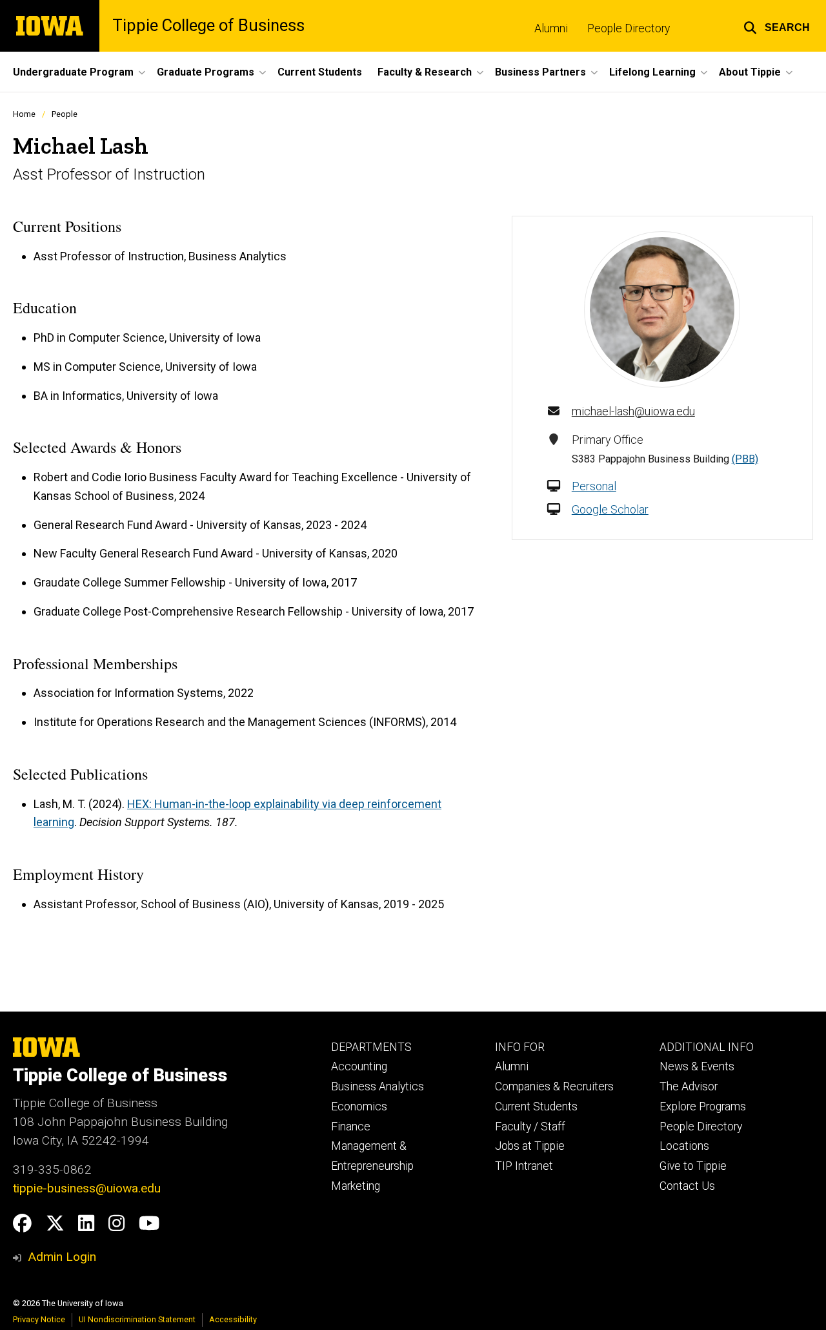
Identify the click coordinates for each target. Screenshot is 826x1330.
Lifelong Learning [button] (652, 72)
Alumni (551, 28)
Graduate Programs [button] (205, 72)
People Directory (628, 28)
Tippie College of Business (208, 25)
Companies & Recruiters (554, 1086)
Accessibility (233, 1319)
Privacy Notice (39, 1319)
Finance (350, 1126)
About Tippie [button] (750, 72)
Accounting (359, 1066)
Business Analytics (377, 1086)
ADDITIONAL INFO (707, 1047)
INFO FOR (520, 1047)
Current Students (319, 72)
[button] (776, 26)
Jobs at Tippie (530, 1145)
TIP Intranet (524, 1165)
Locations (684, 1145)
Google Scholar (610, 509)
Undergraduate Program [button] (73, 72)
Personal (594, 486)
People (64, 114)
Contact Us (687, 1185)
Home (24, 114)
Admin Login (62, 1256)
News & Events (697, 1066)
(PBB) (745, 459)
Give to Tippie (693, 1165)
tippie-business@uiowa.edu (87, 1188)
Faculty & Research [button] (425, 72)
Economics (359, 1106)
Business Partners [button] (540, 72)
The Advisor (689, 1086)
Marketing (355, 1185)
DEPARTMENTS (371, 1047)
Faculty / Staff (530, 1126)
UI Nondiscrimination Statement (137, 1319)
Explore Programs (703, 1106)
